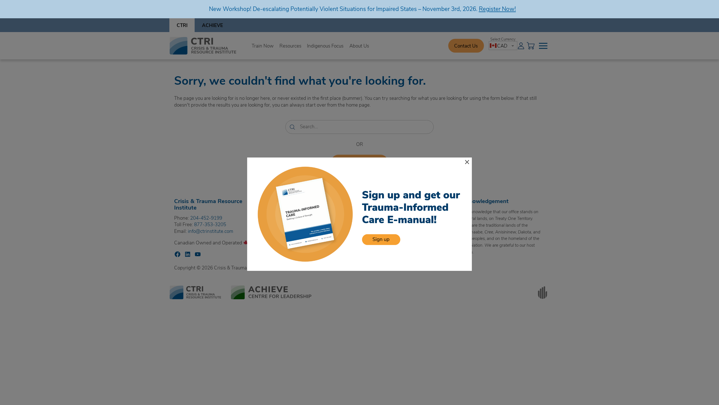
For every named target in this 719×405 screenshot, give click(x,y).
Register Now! (497, 8)
